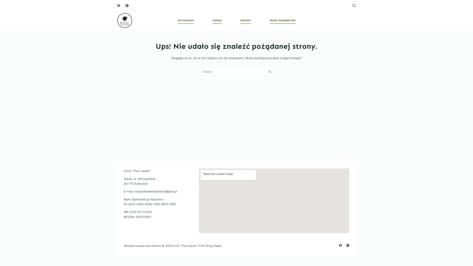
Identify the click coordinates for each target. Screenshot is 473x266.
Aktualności (186, 20)
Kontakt (245, 20)
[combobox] (233, 71)
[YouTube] (127, 5)
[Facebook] (118, 5)
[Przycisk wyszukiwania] (269, 71)
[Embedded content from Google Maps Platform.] (274, 200)
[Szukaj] (354, 5)
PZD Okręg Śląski (210, 246)
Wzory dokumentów (282, 20)
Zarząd (217, 20)
